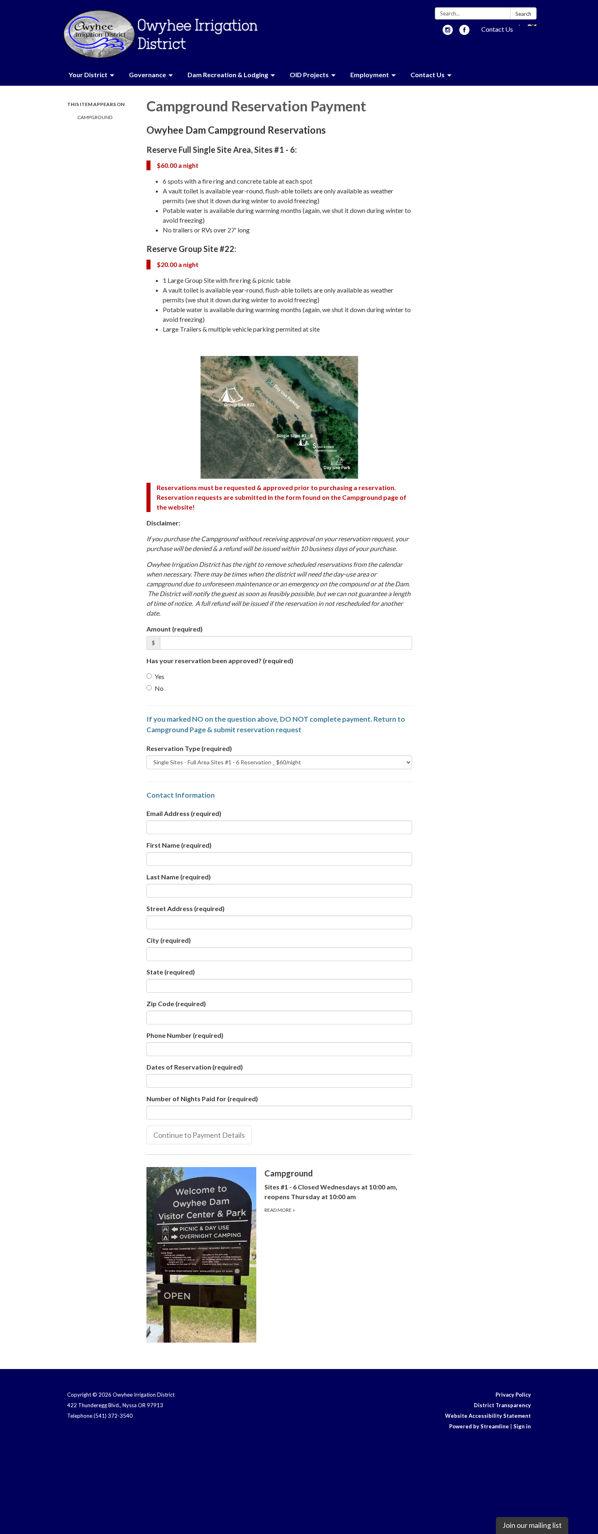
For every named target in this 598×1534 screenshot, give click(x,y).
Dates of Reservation (194, 1067)
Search (523, 14)
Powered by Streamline (479, 1426)
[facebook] (464, 32)
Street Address (185, 908)
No (159, 688)
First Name (179, 845)
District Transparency (502, 1405)
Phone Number (184, 1035)
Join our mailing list (532, 1525)
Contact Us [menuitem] (427, 74)
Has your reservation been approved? (219, 660)
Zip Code (176, 1003)
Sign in (522, 1426)
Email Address (183, 813)
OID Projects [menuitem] (309, 74)
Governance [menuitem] (147, 74)
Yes (159, 676)
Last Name (178, 877)
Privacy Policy (513, 1394)
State (170, 972)
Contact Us (497, 29)
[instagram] (448, 32)
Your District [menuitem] (88, 74)
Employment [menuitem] (369, 74)
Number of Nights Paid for (202, 1098)
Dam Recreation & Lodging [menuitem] (228, 74)
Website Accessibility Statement (488, 1415)
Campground (94, 117)
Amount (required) (174, 629)
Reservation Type (189, 748)
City (168, 940)
